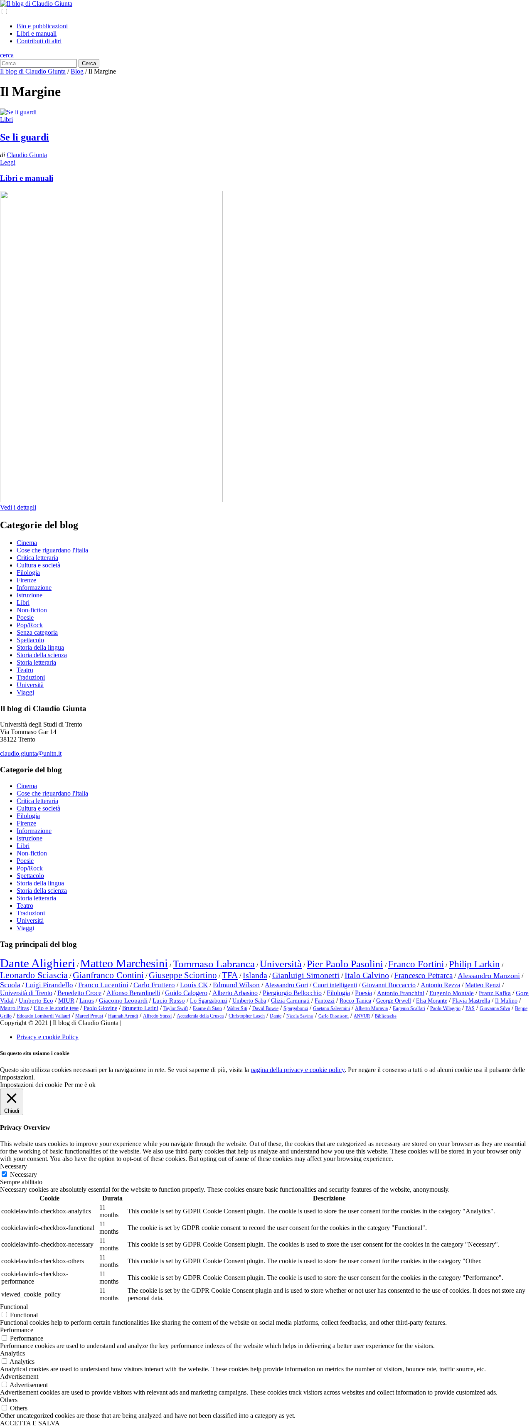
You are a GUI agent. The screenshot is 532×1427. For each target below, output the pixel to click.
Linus (86, 1000)
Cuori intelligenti (335, 984)
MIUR (66, 1000)
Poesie (25, 617)
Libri (6, 119)
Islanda (255, 975)
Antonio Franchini (400, 993)
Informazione (34, 587)
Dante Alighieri (37, 963)
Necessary (23, 1174)
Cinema (27, 542)
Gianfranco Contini (108, 975)
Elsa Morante (431, 1001)
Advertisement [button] (19, 1376)
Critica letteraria (37, 557)
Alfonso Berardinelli (133, 992)
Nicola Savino (299, 1016)
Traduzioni (31, 677)
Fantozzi (325, 1001)
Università (30, 684)
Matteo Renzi (482, 984)
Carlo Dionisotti (333, 1016)
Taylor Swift (175, 1008)
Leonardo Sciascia (34, 975)
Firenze (26, 580)
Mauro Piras (14, 1008)
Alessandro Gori (286, 984)
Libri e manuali (37, 33)
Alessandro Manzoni (489, 975)
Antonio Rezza (440, 984)
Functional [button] (14, 1306)
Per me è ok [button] (80, 1084)
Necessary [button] (13, 1166)
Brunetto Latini (140, 1008)
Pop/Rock (30, 624)
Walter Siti (237, 1008)
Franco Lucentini (103, 985)
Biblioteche (386, 1016)
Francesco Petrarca (423, 975)
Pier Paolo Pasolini (345, 964)
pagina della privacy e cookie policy (298, 1069)
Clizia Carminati (290, 1001)
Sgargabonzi (295, 1008)
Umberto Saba (249, 1001)
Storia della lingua (40, 647)
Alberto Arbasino (235, 992)
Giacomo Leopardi (123, 1000)
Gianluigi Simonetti (306, 975)
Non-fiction (32, 610)
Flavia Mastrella (471, 1001)
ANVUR (362, 1016)
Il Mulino (506, 1001)
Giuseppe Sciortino (183, 975)
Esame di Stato (207, 1008)
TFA (230, 975)
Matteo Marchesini (124, 963)
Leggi (7, 162)
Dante (275, 1016)
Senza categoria (37, 632)
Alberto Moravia (371, 1008)
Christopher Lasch (247, 1016)
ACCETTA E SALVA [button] (30, 1423)
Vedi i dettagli (18, 507)
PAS (470, 1008)
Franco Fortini (416, 964)
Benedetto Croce (79, 992)
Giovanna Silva (495, 1008)
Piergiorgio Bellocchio (292, 992)
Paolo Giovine (100, 1008)
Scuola (10, 985)
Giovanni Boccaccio (389, 984)
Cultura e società (38, 565)
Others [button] (8, 1399)
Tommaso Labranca (214, 963)
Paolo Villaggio (445, 1008)
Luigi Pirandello (49, 985)
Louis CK (194, 985)
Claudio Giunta (27, 154)
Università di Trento (26, 992)
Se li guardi (24, 137)
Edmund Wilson (236, 985)
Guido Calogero (186, 992)
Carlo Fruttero (154, 985)
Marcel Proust (89, 1016)
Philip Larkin (474, 964)
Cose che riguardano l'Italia (52, 550)
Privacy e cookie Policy (48, 1036)
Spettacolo (30, 639)
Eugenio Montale (451, 993)
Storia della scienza (42, 654)
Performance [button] (16, 1329)
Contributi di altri (39, 40)
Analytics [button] (12, 1353)
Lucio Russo (169, 1000)
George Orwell (393, 1001)
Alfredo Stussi (157, 1016)
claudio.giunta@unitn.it (31, 753)
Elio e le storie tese (56, 1008)
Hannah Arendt (123, 1016)
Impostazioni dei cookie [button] (31, 1084)
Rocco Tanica (355, 1001)
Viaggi (25, 692)
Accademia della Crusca (200, 1016)
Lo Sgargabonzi (208, 1001)
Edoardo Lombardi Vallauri (43, 1016)
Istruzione (29, 595)
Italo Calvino (367, 975)
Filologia (28, 572)
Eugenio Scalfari (409, 1008)
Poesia (363, 992)
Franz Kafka (495, 993)
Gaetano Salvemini (331, 1008)
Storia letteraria (36, 662)
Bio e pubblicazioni (42, 26)
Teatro (25, 669)
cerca (7, 55)
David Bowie (265, 1008)
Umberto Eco (36, 1000)
